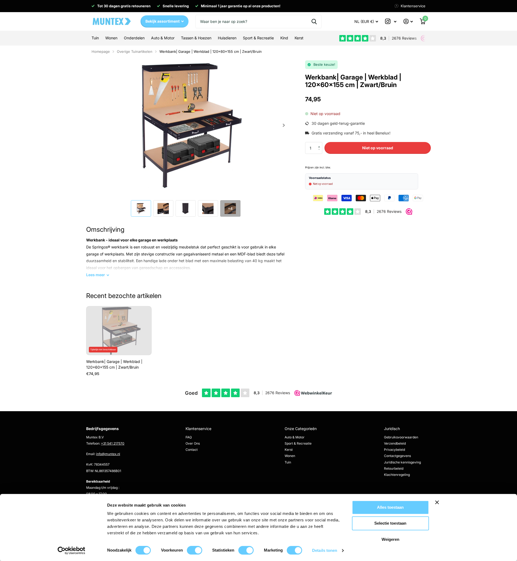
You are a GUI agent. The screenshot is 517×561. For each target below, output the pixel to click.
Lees (95, 274)
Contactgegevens (397, 456)
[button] (284, 125)
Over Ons (193, 443)
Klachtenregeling (397, 475)
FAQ (189, 437)
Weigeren (390, 539)
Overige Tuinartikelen (134, 51)
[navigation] (141, 208)
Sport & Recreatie (298, 443)
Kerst (289, 450)
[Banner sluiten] (454, 506)
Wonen (290, 456)
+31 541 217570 (112, 443)
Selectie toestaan (390, 523)
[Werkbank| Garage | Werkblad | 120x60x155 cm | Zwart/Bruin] (119, 330)
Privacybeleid (394, 450)
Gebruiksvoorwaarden (401, 437)
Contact (192, 450)
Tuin (288, 462)
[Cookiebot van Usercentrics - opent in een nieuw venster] (71, 550)
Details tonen (324, 550)
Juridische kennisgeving (402, 462)
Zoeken (314, 21)
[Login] (408, 21)
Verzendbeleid (395, 443)
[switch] (194, 550)
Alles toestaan (390, 507)
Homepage (101, 51)
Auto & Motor (295, 437)
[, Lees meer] (391, 21)
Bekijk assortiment (162, 21)
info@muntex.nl (108, 454)
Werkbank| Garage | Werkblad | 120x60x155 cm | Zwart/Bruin (210, 51)
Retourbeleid (393, 468)
